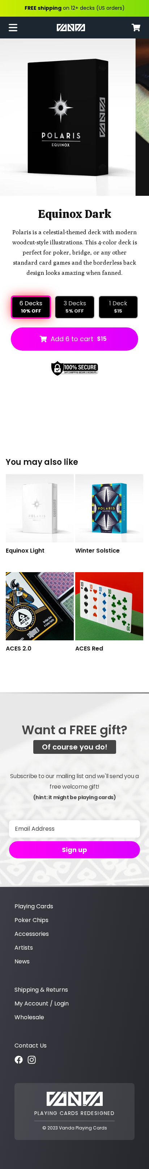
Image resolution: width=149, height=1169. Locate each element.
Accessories (31, 934)
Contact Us (30, 1045)
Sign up (74, 849)
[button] (16, 28)
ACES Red (89, 649)
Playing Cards (33, 906)
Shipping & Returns (41, 990)
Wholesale (29, 1017)
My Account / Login (41, 1003)
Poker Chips (31, 920)
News (22, 961)
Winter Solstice (97, 551)
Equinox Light (25, 551)
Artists (23, 947)
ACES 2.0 (18, 649)
